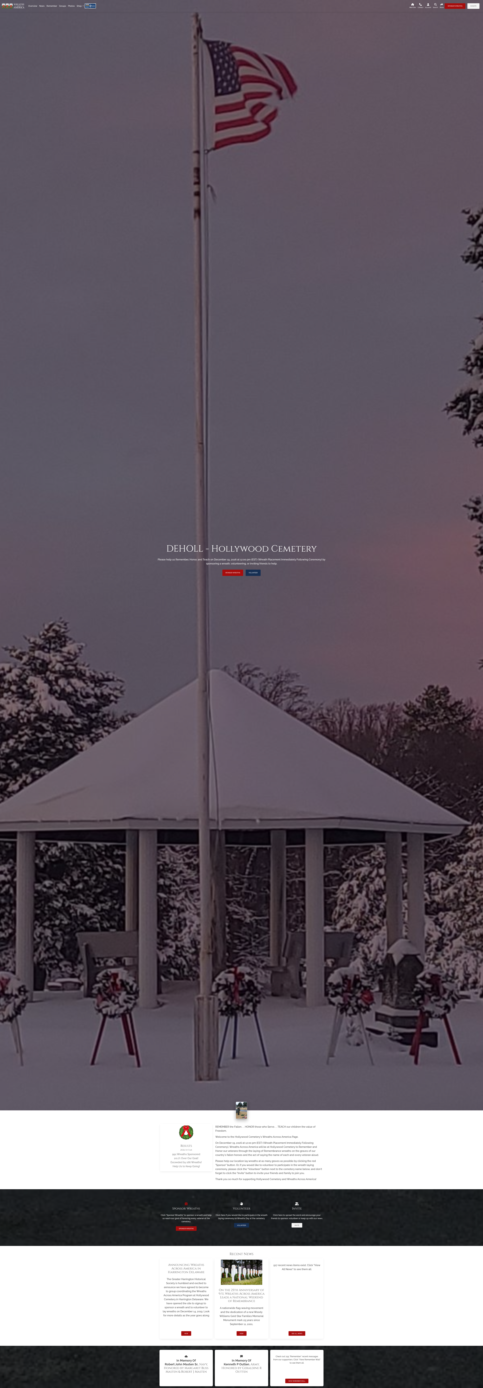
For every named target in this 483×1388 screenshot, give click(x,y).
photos (71, 6)
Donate (473, 6)
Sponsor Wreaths (455, 6)
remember (52, 6)
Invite (297, 1225)
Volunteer (253, 573)
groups (62, 6)
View (186, 1333)
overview (32, 6)
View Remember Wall (296, 1381)
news (42, 6)
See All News (297, 1333)
